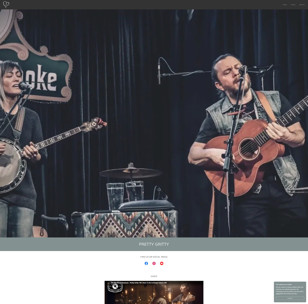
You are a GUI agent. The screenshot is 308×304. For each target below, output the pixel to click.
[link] (6, 4)
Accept (290, 298)
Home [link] (285, 4)
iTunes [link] (293, 4)
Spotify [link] (302, 4)
